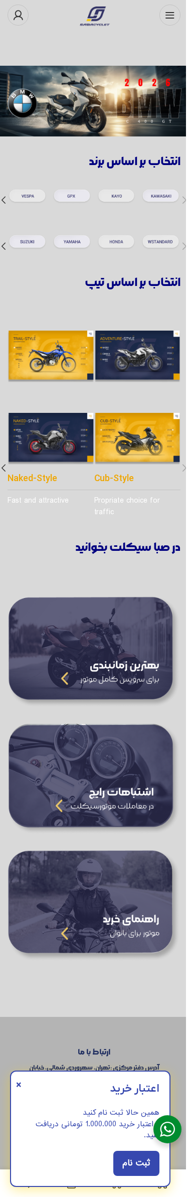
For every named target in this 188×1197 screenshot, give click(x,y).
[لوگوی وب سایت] (94, 13)
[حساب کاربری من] (18, 15)
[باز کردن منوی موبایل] (169, 15)
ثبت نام (136, 1163)
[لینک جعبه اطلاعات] (160, 200)
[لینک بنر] (94, 101)
